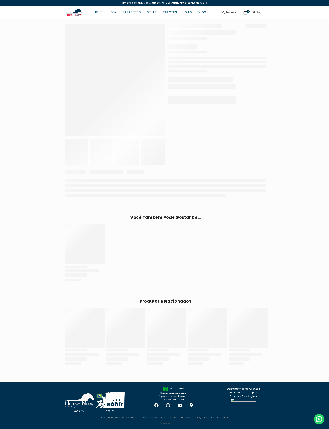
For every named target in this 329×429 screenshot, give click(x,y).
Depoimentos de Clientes (243, 388)
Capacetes (131, 12)
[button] (319, 419)
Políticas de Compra (243, 392)
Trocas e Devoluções (243, 396)
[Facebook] (156, 405)
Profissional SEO (164, 423)
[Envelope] (179, 405)
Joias (187, 12)
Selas (152, 12)
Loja (112, 12)
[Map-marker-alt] (191, 405)
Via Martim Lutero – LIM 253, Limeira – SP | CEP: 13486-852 (202, 417)
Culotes (170, 12)
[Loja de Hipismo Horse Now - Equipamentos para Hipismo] (73, 12)
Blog (202, 12)
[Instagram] (168, 405)
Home (98, 12)
